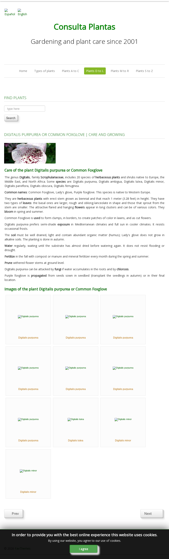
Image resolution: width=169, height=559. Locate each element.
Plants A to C (70, 71)
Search (10, 118)
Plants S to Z (144, 71)
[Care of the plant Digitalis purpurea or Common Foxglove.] (30, 153)
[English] (24, 12)
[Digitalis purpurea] (28, 316)
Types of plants (44, 71)
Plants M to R (120, 71)
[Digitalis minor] (123, 419)
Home (23, 71)
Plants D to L (95, 71)
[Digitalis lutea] (76, 419)
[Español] (11, 12)
